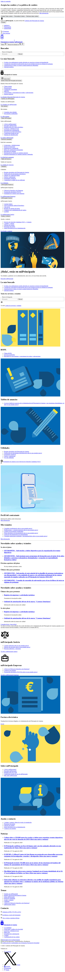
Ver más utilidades (9, 457)
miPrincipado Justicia (9, 904)
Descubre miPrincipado (10, 125)
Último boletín (8, 86)
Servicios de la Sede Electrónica (12, 131)
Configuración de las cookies (12, 937)
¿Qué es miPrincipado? (10, 124)
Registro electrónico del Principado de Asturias (16, 172)
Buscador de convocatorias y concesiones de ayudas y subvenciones (22, 356)
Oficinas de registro (9, 225)
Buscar (20, 54)
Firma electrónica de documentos (21, 533)
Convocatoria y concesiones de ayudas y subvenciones (18, 92)
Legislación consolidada (10, 89)
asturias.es (6, 25)
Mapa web (7, 932)
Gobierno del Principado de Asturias (34, 20)
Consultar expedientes (18, 528)
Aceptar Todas (7, 16)
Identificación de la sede (10, 772)
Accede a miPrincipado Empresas (10, 675)
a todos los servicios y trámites (13, 305)
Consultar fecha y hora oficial (8, 624)
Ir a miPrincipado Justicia (7, 214)
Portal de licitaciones (9, 146)
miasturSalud (7, 28)
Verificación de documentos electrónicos (15, 174)
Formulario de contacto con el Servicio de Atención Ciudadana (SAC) (22, 461)
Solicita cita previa (17, 647)
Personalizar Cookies (19, 16)
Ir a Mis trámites (5, 116)
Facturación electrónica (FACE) (12, 192)
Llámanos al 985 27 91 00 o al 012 (11, 912)
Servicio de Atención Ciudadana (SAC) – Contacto (17, 222)
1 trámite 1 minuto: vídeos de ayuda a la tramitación (18, 822)
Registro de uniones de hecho (12, 208)
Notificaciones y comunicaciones (21, 530)
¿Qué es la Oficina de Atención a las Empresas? (17, 669)
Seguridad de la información (11, 130)
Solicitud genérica (9, 67)
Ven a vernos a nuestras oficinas (10, 918)
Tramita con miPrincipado (11, 894)
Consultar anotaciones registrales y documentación (25, 536)
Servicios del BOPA (9, 355)
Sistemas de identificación (11, 134)
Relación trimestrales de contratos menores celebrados (18, 154)
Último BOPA (8, 353)
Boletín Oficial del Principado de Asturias (15, 895)
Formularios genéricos (10, 178)
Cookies (6, 935)
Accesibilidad (7, 927)
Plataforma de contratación (11, 148)
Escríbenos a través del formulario (11, 915)
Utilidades (6, 901)
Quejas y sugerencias (9, 177)
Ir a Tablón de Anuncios (7, 165)
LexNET (6, 211)
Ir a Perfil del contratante (7, 157)
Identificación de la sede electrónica (13, 127)
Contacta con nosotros (10, 670)
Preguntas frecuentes (9, 226)
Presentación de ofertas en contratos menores (16, 153)
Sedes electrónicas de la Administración (14, 827)
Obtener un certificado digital (12, 175)
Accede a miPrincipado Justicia (9, 651)
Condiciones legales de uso (11, 133)
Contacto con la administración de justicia (15, 210)
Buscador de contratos (10, 151)
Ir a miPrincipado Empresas (8, 196)
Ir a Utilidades (4, 183)
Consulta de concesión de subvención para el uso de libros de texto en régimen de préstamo (28, 64)
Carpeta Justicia (8, 204)
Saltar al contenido (6, 1)
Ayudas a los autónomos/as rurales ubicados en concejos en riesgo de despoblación (26, 62)
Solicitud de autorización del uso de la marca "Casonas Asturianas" (27, 601)
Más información (43, 13)
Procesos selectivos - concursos (12, 648)
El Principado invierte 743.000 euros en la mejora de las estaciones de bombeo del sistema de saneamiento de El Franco (32, 864)
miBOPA (6, 91)
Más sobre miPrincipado (10, 775)
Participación (7, 27)
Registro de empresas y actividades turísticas (19, 595)
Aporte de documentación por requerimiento (16, 534)
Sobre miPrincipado (9, 897)
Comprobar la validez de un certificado (14, 180)
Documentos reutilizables (11, 113)
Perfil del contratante (9, 898)
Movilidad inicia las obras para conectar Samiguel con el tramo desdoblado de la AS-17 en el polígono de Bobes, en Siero (33, 872)
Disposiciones (8, 88)
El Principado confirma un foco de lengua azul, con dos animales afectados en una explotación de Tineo (32, 847)
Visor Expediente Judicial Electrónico (14, 205)
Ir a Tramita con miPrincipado (9, 104)
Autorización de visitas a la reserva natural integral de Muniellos (21, 65)
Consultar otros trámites (10, 112)
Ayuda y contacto (8, 900)
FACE (2, 724)
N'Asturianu (5, 31)
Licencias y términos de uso (11, 128)
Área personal (6, 33)
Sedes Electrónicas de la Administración (14, 228)
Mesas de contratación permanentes (13, 150)
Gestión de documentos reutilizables (13, 531)
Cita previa (7, 207)
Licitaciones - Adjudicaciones (12, 145)
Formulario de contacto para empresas (14, 193)
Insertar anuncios (8, 94)
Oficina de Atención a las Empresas (13, 190)
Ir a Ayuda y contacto (6, 231)
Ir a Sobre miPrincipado (7, 137)
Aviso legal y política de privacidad (13, 929)
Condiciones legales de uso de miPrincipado (16, 774)
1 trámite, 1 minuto (9, 223)
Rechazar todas (32, 16)
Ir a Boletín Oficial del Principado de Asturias (13, 97)
